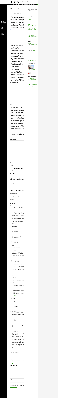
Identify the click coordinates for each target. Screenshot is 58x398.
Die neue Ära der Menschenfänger (31, 78)
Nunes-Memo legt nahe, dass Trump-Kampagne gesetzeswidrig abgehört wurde (32, 49)
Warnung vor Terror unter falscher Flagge (32, 20)
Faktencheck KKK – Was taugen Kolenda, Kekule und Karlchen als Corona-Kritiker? (32, 35)
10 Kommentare (19, 14)
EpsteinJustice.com (2, 34)
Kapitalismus (28, 4)
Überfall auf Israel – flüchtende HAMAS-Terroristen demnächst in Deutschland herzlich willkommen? (32, 33)
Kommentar (11, 369)
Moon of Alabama (2, 35)
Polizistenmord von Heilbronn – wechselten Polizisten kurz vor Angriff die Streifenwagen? (32, 25)
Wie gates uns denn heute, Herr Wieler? (31, 28)
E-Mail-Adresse (12, 379)
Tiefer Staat (19, 4)
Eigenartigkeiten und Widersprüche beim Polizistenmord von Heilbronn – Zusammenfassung (32, 19)
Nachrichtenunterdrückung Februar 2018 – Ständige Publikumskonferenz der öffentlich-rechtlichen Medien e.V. (32, 48)
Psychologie (25, 4)
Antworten (14, 257)
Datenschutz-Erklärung (30, 8)
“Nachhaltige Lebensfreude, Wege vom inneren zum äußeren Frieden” (3, 8)
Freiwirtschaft (32, 4)
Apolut (1, 29)
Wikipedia (13, 159)
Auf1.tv (2, 30)
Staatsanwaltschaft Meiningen (13, 193)
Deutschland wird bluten (30, 27)
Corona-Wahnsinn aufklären (30, 83)
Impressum (35, 4)
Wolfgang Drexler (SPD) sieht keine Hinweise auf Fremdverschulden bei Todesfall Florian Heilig (17, 199)
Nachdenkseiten (2, 28)
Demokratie (16, 4)
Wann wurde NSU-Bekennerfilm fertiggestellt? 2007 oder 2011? (16, 196)
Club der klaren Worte (2, 21)
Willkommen (12, 4)
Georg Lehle (15, 14)
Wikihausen (2, 20)
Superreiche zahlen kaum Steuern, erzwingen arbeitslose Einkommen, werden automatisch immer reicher (32, 59)
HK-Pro (16, 135)
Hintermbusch (2, 27)
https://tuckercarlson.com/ (3, 36)
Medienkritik (22, 4)
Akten (11, 178)
